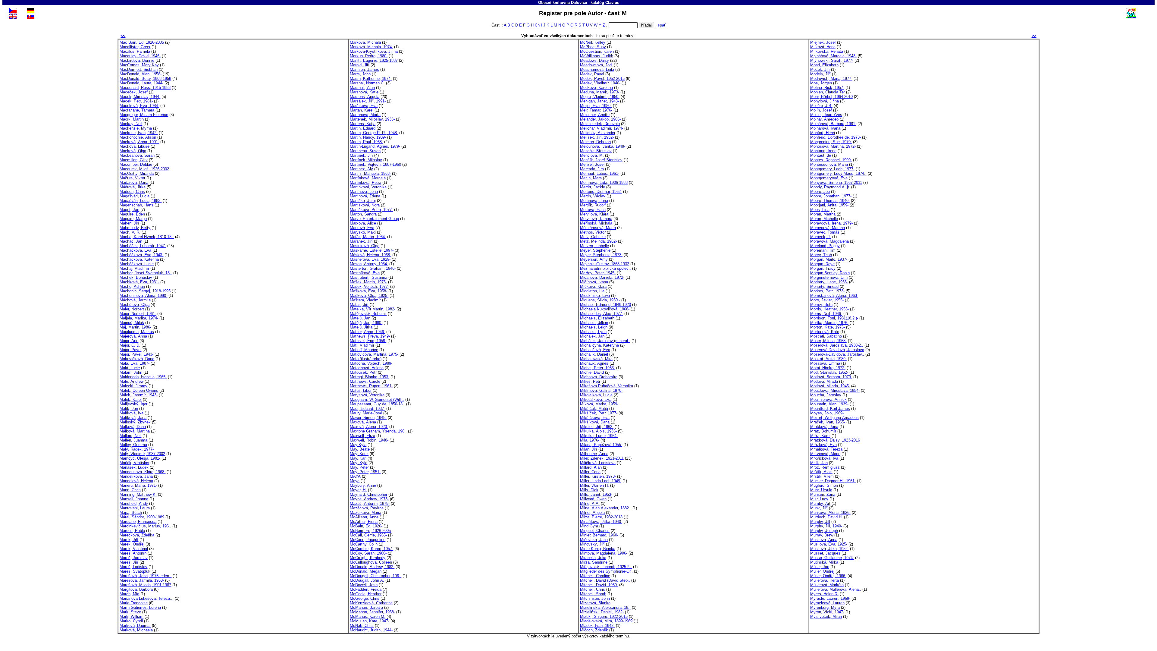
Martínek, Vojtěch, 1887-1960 (375, 164)
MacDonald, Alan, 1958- (140, 74)
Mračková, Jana (824, 426)
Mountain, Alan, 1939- (829, 404)
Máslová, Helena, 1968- (370, 255)
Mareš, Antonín (133, 553)
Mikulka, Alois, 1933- (598, 431)
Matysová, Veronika (367, 395)
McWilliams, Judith (596, 56)
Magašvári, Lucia (134, 196)
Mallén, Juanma (133, 440)
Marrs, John (360, 74)
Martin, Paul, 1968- (366, 142)
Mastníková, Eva (365, 273)
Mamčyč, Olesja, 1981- (140, 458)
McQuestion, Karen (597, 51)
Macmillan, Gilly (134, 160)
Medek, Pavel (592, 74)
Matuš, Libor (361, 390)
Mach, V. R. (130, 232)
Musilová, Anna (823, 539)
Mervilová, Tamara (596, 218)
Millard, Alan (591, 467)
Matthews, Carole (365, 381)
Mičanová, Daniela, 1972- (602, 277)
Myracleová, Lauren (827, 603)
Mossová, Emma (825, 363)
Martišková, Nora (365, 205)
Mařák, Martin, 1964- (368, 236)
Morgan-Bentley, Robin (830, 273)
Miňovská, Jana (594, 539)
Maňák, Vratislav (134, 463)
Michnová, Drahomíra (598, 377)
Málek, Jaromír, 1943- (139, 395)
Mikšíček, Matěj (594, 408)
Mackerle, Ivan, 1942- (139, 133)
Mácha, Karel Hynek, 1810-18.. (147, 236)
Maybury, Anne (363, 485)
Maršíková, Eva (364, 105)
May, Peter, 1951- (365, 472)
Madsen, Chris (132, 191)
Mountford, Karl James (830, 408)
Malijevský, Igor (133, 404)
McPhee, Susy (593, 47)
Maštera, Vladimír (365, 300)
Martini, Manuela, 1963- (370, 173)
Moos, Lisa (819, 209)
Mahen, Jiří (129, 223)
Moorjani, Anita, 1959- (829, 205)
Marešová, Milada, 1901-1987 (145, 585)
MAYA (355, 476)
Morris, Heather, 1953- (829, 309)
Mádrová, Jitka (133, 187)
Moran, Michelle (824, 218)
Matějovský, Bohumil (368, 313)
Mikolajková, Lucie (596, 395)
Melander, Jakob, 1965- (600, 119)
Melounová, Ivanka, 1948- (602, 146)
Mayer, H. (358, 490)
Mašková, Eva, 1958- (368, 291)
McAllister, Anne (364, 517)
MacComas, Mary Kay (139, 65)
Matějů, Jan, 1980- (366, 322)
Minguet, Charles (595, 530)
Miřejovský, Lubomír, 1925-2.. (606, 567)
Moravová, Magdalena (829, 241)
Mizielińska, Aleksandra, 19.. (605, 607)
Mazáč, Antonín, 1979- (370, 503)
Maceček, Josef (134, 92)
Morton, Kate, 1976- (827, 327)
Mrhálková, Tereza (826, 449)
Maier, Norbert (132, 309)
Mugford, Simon (824, 485)
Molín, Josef (821, 110)
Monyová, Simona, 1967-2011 (836, 182)
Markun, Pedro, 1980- (368, 56)
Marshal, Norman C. (367, 83)
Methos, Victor (593, 232)
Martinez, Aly (361, 169)
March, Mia (129, 594)
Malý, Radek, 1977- (137, 449)
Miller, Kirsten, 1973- (598, 476)
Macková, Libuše (134, 146)
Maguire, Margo (133, 218)
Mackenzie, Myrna (136, 128)
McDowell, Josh (364, 585)
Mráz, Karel (820, 435)
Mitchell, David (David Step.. (605, 580)
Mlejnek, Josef (823, 42)
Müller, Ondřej (822, 571)
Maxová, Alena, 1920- (369, 426)
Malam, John (131, 372)
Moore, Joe (820, 191)
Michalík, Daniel (594, 354)
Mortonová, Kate (824, 331)
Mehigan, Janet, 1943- (599, 101)
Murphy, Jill (820, 521)
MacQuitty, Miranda (137, 173)
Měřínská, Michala (596, 223)
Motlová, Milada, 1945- (830, 386)
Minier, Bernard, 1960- (599, 535)
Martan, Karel (361, 110)
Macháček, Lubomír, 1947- (143, 246)
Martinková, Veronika (368, 187)
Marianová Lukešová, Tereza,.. (147, 598)
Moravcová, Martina (827, 227)
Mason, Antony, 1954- (369, 264)
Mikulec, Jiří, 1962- (596, 426)
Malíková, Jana (133, 417)
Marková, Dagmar (135, 625)
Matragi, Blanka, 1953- (369, 377)
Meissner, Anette (595, 114)
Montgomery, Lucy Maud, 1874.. (838, 173)
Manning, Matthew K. (138, 494)
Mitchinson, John (595, 598)
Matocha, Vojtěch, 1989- (371, 363)
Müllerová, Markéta (827, 585)
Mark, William (131, 616)
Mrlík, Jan (819, 463)
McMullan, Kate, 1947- (369, 621)
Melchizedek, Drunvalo (600, 123)
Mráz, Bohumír (823, 431)
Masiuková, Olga (364, 246)
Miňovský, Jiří (592, 544)
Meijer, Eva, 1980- (596, 105)
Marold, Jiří (359, 65)
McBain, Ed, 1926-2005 (370, 530)
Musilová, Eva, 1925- (828, 544)
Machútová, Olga (134, 304)
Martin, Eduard (362, 128)
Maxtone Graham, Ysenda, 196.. (378, 431)
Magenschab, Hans (136, 205)
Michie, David (592, 372)
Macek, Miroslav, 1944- (140, 96)
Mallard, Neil (130, 435)
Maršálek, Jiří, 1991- (368, 101)
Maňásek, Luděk (134, 467)
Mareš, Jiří (129, 562)
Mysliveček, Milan (826, 616)
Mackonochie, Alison (138, 137)
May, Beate (360, 449)
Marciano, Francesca (138, 521)
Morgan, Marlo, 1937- (828, 259)
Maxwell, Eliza (362, 435)
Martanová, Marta (365, 114)
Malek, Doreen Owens (139, 390)
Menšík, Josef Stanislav (601, 160)
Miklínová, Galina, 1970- (601, 390)
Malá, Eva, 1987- (134, 363)
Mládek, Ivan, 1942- (597, 625)
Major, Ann (129, 340)
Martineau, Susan (365, 151)
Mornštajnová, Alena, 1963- (834, 295)
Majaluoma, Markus (137, 331)
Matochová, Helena (367, 368)
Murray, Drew (821, 535)
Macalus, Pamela (135, 51)
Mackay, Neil (131, 123)
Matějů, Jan (360, 318)
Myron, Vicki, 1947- (827, 612)
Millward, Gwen (593, 499)
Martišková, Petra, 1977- (371, 209)
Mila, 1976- (589, 440)
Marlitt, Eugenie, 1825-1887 (374, 60)
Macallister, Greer (135, 47)
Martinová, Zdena (365, 196)
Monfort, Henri (822, 133)
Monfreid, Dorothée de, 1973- (835, 137)
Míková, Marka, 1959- (599, 404)
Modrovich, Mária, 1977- (831, 78)
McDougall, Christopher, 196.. (375, 576)
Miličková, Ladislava (598, 463)
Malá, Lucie (130, 368)
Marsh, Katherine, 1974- (371, 78)
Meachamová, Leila (597, 69)
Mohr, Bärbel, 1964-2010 (831, 96)
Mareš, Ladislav (133, 567)
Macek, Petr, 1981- (136, 101)
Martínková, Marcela (368, 178)
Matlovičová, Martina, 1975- (374, 354)
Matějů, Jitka (361, 327)
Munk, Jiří (819, 508)
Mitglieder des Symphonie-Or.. (606, 571)
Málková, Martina (135, 431)
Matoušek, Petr (363, 372)
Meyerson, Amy (594, 259)
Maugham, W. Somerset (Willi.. (377, 399)
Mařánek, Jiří (361, 241)
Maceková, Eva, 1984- (139, 105)
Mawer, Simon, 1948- (368, 417)
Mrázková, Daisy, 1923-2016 (835, 440)
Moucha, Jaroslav (825, 395)
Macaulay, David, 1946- (140, 56)
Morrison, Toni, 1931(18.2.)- (834, 318)
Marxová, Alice (363, 223)
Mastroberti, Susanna (368, 277)
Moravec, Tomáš (824, 232)
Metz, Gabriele (593, 236)
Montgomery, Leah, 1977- (832, 169)
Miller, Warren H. (594, 485)
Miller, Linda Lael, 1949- (600, 481)
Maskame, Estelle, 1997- (372, 250)
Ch (537, 25)
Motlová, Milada (824, 381)
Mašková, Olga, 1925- (369, 295)
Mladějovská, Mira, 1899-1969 (606, 621)
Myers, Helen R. (824, 594)
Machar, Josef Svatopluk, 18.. (146, 273)
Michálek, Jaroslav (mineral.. (605, 340)
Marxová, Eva (362, 227)
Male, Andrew (131, 381)
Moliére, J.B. (821, 105)
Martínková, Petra (365, 182)
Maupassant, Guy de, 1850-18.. (377, 404)
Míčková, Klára (593, 286)
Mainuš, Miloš (132, 322)
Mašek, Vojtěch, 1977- (369, 286)
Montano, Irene (823, 151)
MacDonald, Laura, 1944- (141, 83)
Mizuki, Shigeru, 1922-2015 (604, 616)
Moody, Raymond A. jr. (830, 187)
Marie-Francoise (134, 603)
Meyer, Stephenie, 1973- (601, 255)
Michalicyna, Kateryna (599, 345)
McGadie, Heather (365, 594)
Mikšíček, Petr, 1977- (598, 413)
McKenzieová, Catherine (371, 603)
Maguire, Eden (132, 214)
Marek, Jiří (129, 539)
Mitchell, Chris (592, 589)
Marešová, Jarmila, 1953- (142, 580)
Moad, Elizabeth (824, 65)
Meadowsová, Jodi (596, 65)
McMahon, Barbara (366, 607)
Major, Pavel (130, 350)
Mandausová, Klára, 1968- (142, 472)
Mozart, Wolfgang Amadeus (834, 417)
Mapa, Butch (131, 512)
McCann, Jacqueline (367, 539)
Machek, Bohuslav (136, 277)
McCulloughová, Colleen (371, 562)
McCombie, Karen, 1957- (371, 548)
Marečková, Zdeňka (137, 535)
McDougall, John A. (367, 580)
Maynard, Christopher (368, 494)
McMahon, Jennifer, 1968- (372, 612)
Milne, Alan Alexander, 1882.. (605, 508)
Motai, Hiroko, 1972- (827, 368)
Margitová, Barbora (136, 589)
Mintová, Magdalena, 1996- (603, 553)
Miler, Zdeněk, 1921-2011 (602, 458)
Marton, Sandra (363, 214)
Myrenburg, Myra (825, 607)
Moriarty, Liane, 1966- (829, 282)
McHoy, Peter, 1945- (598, 273)
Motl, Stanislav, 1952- (829, 372)
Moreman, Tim (823, 250)
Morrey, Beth (821, 304)
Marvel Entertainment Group (374, 218)
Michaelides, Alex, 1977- (601, 313)
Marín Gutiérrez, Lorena (140, 607)
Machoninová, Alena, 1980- (143, 295)
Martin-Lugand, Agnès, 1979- (375, 146)
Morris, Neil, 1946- (826, 313)
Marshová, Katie (364, 92)
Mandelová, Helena (136, 481)
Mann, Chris (130, 490)
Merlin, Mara (591, 178)
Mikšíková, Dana (595, 422)
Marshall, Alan (362, 87)
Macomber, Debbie (136, 164)
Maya (354, 481)
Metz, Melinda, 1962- (598, 241)
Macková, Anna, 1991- (139, 142)
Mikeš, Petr (590, 381)
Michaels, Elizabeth (597, 318)
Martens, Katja (362, 123)
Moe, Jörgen (821, 83)
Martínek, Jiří (361, 155)
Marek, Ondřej (132, 544)
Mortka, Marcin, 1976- (829, 322)
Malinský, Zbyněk (135, 422)
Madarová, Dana (134, 182)
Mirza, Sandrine (593, 562)
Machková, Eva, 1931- (139, 282)
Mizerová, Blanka (595, 603)
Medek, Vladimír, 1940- (600, 83)
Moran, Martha (823, 214)
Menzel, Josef (592, 164)
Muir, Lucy (819, 499)
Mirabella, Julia (593, 557)
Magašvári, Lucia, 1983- (140, 200)
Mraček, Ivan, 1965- (827, 422)
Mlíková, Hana (823, 47)
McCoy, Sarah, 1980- (368, 553)
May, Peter (359, 467)
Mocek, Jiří (820, 69)
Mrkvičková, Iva (824, 458)
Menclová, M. (592, 155)
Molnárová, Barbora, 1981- (833, 123)
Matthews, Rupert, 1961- (371, 386)
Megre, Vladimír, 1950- (599, 96)
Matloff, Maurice (364, 350)
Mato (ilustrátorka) (365, 359)
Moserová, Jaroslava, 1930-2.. (836, 345)
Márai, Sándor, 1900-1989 (142, 517)
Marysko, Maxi (363, 232)
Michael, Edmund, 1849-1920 (605, 304)
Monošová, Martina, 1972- (833, 146)
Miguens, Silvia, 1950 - (600, 300)
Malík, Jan (129, 408)
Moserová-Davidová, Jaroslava (837, 350)
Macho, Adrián (132, 286)
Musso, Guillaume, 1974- (832, 557)
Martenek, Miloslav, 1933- (372, 119)
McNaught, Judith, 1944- (371, 630)
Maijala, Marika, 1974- (139, 318)
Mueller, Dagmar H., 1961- (833, 481)
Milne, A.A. (590, 503)
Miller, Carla (590, 472)
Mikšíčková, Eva (595, 417)
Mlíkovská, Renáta (826, 51)
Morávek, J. (820, 236)
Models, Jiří (820, 74)
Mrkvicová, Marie (825, 453)
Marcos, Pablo (132, 530)
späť (662, 25)
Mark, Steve (130, 612)
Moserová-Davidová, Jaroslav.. (837, 354)
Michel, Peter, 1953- (597, 368)
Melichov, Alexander (597, 133)
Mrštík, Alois (821, 472)
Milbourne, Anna (594, 453)
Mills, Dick (589, 490)
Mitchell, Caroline (595, 576)
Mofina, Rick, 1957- (827, 87)
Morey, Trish (821, 255)
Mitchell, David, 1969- (599, 585)
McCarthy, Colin (364, 544)
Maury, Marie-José (366, 413)
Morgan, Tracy (823, 268)
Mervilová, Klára (594, 214)
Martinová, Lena (364, 191)
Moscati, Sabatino (826, 336)
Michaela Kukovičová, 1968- (604, 309)
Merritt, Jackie (592, 187)
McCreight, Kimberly (367, 557)
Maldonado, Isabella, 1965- (143, 377)
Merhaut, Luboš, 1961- (599, 173)
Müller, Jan (819, 567)
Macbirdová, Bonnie (137, 60)
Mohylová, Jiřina (824, 101)
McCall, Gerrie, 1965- (368, 535)
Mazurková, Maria (365, 512)
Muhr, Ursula (821, 490)
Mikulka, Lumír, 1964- (599, 435)
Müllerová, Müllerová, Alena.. (835, 589)
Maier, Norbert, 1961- (138, 313)
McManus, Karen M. (367, 616)
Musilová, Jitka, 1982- (829, 548)
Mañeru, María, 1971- (138, 485)
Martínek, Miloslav (366, 160)
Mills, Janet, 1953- (596, 494)
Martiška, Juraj (363, 200)
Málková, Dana (133, 426)
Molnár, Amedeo (824, 119)
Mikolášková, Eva (595, 399)
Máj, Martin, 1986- (135, 327)
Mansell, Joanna (134, 499)
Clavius (612, 2)
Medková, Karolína (596, 87)
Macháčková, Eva (135, 250)
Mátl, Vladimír (362, 345)
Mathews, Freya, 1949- (370, 336)
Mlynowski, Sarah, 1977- (831, 60)
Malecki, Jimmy (133, 386)
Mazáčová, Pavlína (367, 508)
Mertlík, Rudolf (593, 205)
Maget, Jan (129, 209)
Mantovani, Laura (135, 508)
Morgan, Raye (822, 264)
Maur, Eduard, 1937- (367, 408)
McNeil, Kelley (592, 42)
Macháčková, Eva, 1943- (141, 255)
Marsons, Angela (364, 96)
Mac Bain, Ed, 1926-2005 (142, 42)
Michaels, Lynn (593, 331)
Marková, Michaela (136, 630)
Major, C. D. (130, 345)
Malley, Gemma (133, 444)
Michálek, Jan (592, 336)
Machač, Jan (131, 241)
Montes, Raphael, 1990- (831, 160)
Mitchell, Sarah (593, 594)
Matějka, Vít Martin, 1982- (372, 309)
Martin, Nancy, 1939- (368, 137)
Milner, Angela (592, 512)
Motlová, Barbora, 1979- (831, 377)
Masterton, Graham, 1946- (373, 268)
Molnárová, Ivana (825, 128)
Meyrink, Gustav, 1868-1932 (604, 264)
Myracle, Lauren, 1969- (830, 598)
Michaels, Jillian (594, 322)
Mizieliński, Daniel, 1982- (602, 612)
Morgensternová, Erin (829, 277)
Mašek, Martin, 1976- (368, 282)
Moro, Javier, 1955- (827, 300)
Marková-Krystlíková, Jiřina (374, 51)
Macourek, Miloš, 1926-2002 (144, 169)
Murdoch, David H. (826, 517)
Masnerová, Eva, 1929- (370, 259)
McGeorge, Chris (364, 598)
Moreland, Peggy (825, 246)
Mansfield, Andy (134, 503)
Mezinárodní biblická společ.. (605, 268)
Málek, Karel (131, 399)
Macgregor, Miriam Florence (144, 114)
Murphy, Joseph (824, 530)
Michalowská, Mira (596, 359)
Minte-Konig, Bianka (597, 548)
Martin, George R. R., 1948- (374, 133)
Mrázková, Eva (823, 444)
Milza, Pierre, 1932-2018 (601, 517)
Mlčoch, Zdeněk (594, 630)
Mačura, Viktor (132, 178)
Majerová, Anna (133, 336)
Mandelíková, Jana (136, 476)
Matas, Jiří (359, 304)
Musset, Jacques (825, 553)
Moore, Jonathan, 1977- (830, 196)
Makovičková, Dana (137, 359)
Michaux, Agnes (594, 363)
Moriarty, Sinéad (824, 286)
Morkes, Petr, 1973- (827, 291)
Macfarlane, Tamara (137, 110)
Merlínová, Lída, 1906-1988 (604, 182)
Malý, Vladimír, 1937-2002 (142, 453)
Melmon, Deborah (595, 142)
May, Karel (359, 453)
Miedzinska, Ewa (595, 295)
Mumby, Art (820, 503)
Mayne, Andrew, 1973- (369, 499)
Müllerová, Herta (824, 580)
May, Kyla (358, 463)
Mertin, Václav (592, 196)
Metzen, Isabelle (594, 246)
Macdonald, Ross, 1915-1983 (145, 87)
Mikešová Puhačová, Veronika (606, 386)
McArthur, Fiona (364, 521)
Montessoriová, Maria (829, 164)
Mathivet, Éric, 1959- (368, 340)
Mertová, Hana (593, 209)
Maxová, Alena (363, 422)
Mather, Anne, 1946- (367, 331)
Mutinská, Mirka (824, 562)
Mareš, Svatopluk (135, 571)
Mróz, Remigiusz (825, 467)
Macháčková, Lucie (137, 264)
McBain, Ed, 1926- (366, 526)
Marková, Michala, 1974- (371, 47)
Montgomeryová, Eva (829, 178)
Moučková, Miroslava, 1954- (835, 390)
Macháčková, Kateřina (139, 259)
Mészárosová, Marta (598, 227)
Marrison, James (364, 69)
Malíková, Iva (131, 413)
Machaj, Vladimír (134, 268)
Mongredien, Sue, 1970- (831, 142)
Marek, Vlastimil (134, 548)
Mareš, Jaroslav (134, 557)
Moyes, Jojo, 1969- (827, 413)
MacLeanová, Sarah (137, 155)
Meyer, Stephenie (595, 250)
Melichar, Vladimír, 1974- (601, 128)
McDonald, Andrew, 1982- (372, 567)
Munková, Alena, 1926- (830, 512)
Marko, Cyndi (131, 621)
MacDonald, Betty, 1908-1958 (145, 78)
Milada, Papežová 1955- (601, 444)
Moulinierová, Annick (828, 399)
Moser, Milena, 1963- (828, 340)
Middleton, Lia (592, 291)
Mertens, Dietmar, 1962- (601, 191)
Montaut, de (820, 155)
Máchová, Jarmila (135, 300)
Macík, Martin (132, 119)
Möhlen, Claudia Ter (827, 92)
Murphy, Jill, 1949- (826, 526)
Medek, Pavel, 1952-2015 (602, 78)
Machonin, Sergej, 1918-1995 (145, 291)
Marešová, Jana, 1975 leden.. (145, 576)
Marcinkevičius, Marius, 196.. (145, 526)
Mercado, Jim (592, 169)
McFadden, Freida (365, 589)
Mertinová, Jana (594, 200)
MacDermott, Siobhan (139, 69)
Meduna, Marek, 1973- (599, 92)
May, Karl (358, 458)
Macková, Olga (133, 151)
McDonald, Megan (365, 571)
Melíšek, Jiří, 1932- (597, 137)
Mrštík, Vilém (822, 476)
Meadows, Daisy (594, 60)
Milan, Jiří (588, 449)
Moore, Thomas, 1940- (830, 200)
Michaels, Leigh (593, 327)
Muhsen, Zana (822, 494)
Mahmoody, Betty (135, 227)
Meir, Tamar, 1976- (596, 110)
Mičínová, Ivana (594, 282)
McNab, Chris (362, 625)
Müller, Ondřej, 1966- (828, 576)
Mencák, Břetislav (596, 151)
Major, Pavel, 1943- (136, 354)
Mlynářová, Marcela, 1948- (833, 56)
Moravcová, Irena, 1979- (831, 223)
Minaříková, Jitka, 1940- (601, 521)
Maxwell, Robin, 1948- (369, 440)
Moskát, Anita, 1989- (828, 359)
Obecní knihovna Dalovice (562, 2)
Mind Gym (589, 526)
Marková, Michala (365, 42)
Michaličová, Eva (595, 350)
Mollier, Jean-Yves (826, 114)
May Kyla (358, 444)
